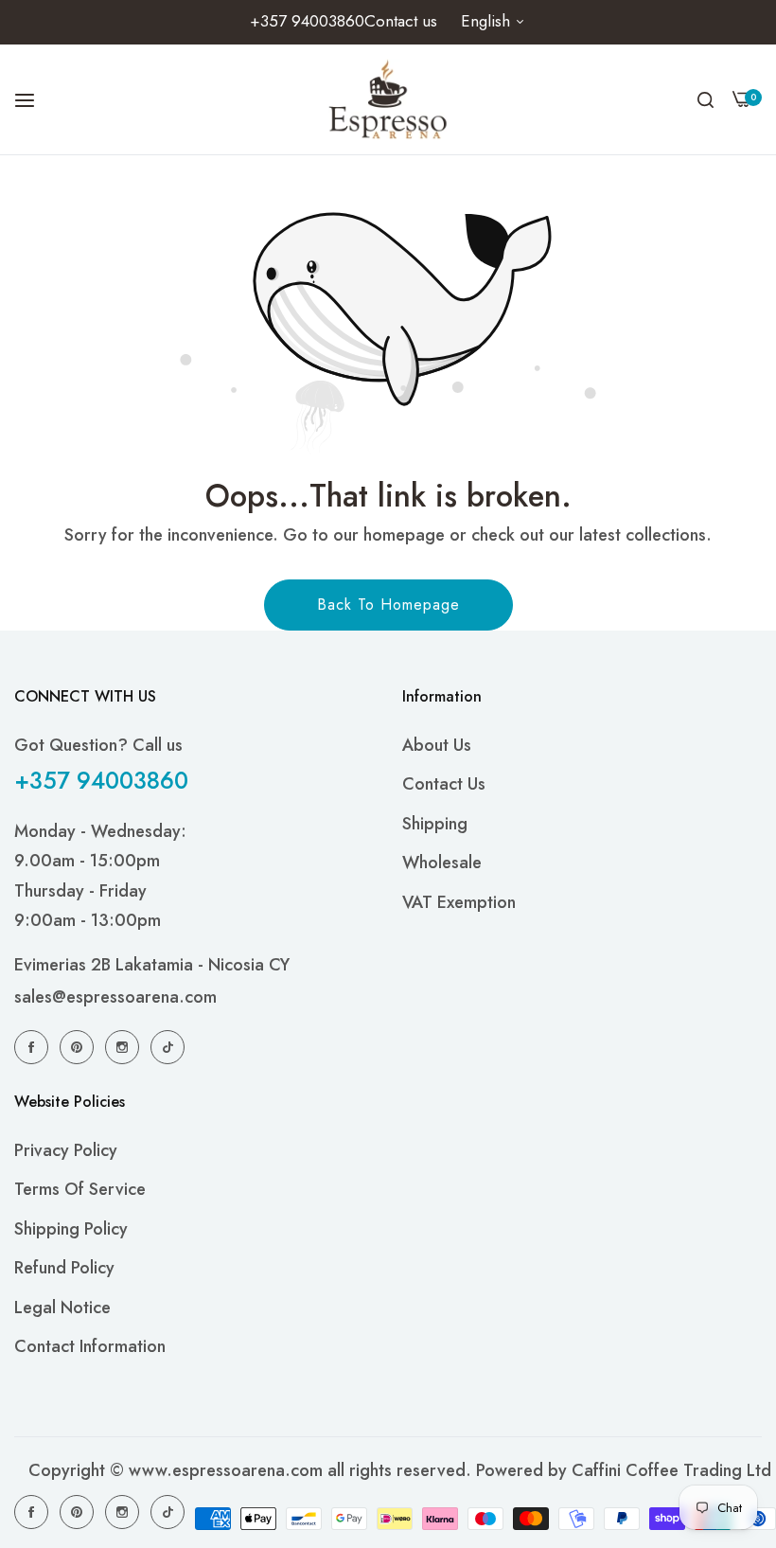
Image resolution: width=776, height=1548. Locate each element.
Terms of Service (80, 1189)
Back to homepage (388, 604)
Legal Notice (62, 1307)
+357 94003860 (101, 780)
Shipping (434, 823)
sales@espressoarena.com (115, 997)
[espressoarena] (388, 99)
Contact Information (90, 1346)
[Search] (705, 99)
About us (436, 745)
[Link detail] (34, 1046)
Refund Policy (64, 1267)
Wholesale (442, 862)
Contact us (443, 784)
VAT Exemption (459, 902)
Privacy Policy (65, 1150)
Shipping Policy (71, 1229)
